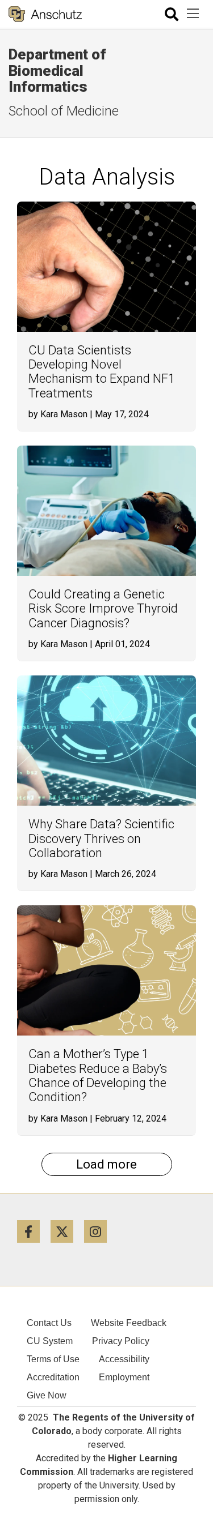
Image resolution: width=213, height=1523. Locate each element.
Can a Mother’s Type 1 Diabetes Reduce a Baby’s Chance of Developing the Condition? (97, 1075)
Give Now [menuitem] (46, 1395)
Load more (106, 1164)
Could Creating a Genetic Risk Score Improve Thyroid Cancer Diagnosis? (103, 608)
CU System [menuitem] (50, 1341)
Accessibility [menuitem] (124, 1359)
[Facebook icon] (34, 1231)
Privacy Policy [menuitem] (120, 1341)
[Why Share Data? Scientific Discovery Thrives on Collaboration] (106, 740)
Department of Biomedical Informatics (57, 70)
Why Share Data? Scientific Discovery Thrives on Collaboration (101, 838)
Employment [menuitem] (124, 1377)
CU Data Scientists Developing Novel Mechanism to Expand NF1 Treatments (101, 371)
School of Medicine (64, 111)
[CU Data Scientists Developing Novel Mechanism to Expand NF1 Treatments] (106, 267)
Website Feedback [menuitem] (128, 1323)
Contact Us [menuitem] (49, 1323)
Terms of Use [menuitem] (53, 1359)
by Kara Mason (57, 414)
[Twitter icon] (67, 1231)
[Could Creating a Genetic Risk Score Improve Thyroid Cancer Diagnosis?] (106, 511)
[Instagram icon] (99, 1231)
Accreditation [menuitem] (53, 1377)
